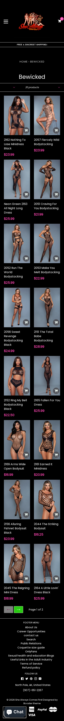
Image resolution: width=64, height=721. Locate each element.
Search (31, 639)
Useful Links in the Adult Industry (31, 659)
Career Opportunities (31, 631)
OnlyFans (31, 651)
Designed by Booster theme (40, 701)
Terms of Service (31, 663)
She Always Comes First (28, 699)
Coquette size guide (31, 647)
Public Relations (31, 643)
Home (24, 61)
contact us (31, 635)
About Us (31, 627)
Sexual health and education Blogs (31, 655)
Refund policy (31, 667)
